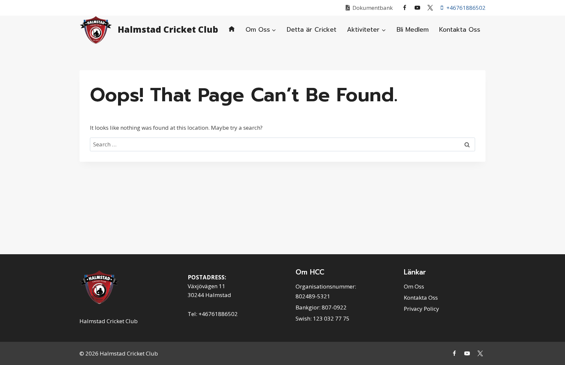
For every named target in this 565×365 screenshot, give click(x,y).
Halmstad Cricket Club (108, 321)
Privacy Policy (421, 308)
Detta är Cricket (311, 29)
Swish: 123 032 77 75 (323, 318)
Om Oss (414, 286)
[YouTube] (417, 7)
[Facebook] (404, 7)
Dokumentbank (372, 7)
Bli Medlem (413, 29)
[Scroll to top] (551, 345)
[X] (430, 7)
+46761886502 (218, 314)
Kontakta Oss (459, 29)
